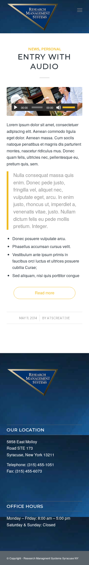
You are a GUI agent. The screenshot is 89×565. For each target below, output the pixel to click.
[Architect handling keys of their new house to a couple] (44, 101)
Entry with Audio (44, 61)
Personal (51, 49)
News (33, 49)
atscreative (58, 318)
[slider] (70, 107)
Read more (44, 293)
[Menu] (79, 10)
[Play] (15, 107)
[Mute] (58, 107)
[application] (44, 107)
